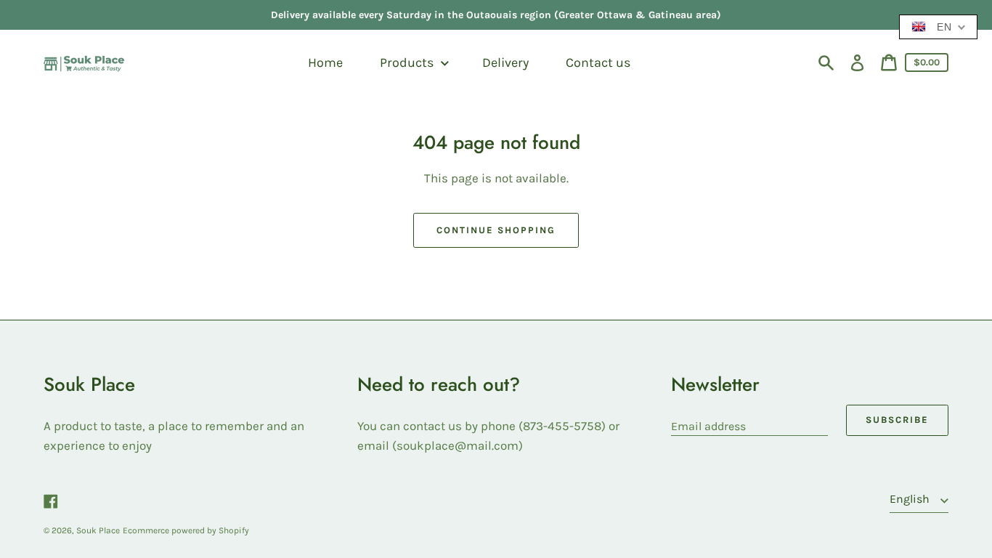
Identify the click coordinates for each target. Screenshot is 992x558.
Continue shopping (495, 230)
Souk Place (98, 530)
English (911, 499)
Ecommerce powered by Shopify (186, 530)
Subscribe (897, 419)
